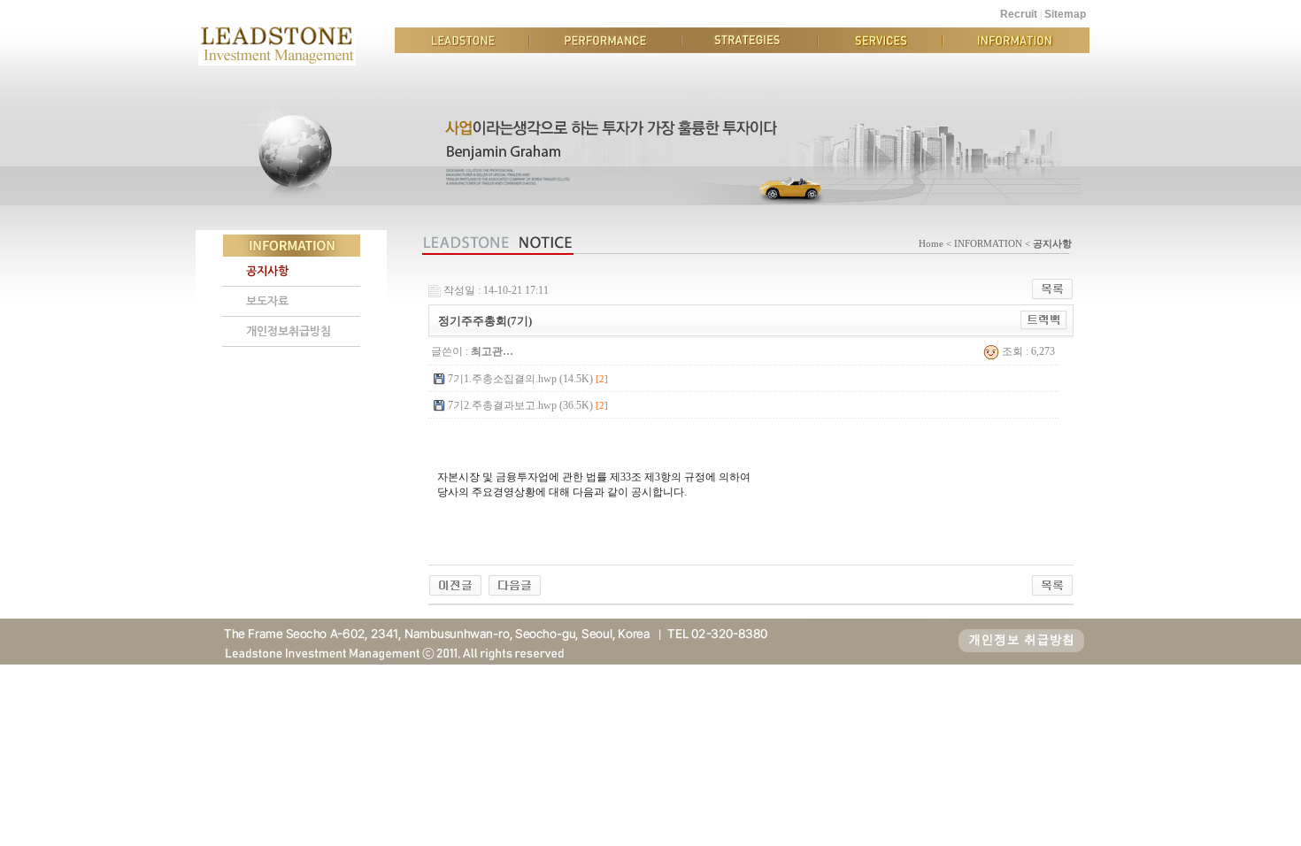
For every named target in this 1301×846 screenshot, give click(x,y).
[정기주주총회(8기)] (455, 584)
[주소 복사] (1043, 319)
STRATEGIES (749, 40)
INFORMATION (1016, 40)
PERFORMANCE (605, 40)
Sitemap (1065, 14)
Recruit (1018, 14)
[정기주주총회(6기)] (515, 584)
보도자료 (267, 301)
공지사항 (267, 271)
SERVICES (880, 40)
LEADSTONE (462, 40)
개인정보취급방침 (288, 331)
